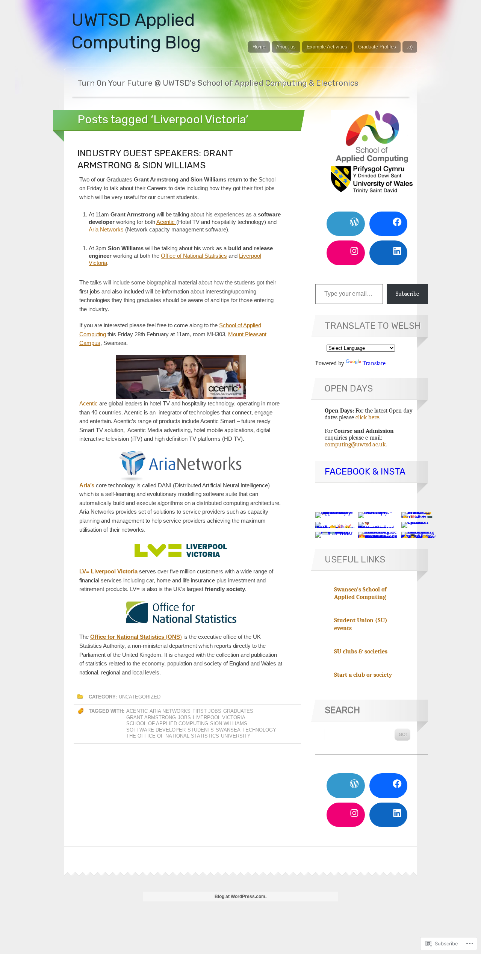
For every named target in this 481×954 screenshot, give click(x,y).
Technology (259, 730)
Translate (374, 363)
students (201, 730)
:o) (410, 47)
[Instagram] (346, 252)
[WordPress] (346, 224)
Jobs (184, 717)
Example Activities (327, 47)
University (236, 736)
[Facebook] (388, 224)
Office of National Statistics (194, 255)
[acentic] (180, 377)
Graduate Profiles (377, 47)
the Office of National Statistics (172, 736)
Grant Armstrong (151, 717)
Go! (402, 735)
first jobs (206, 711)
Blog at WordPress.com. (240, 896)
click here (367, 417)
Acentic (166, 222)
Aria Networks (106, 229)
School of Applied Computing (167, 723)
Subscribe (407, 293)
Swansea (228, 730)
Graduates (238, 711)
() (136, 636)
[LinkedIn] (388, 252)
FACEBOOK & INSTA (365, 471)
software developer (156, 730)
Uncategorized (139, 697)
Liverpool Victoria (219, 717)
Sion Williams (228, 723)
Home (259, 47)
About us (286, 47)
